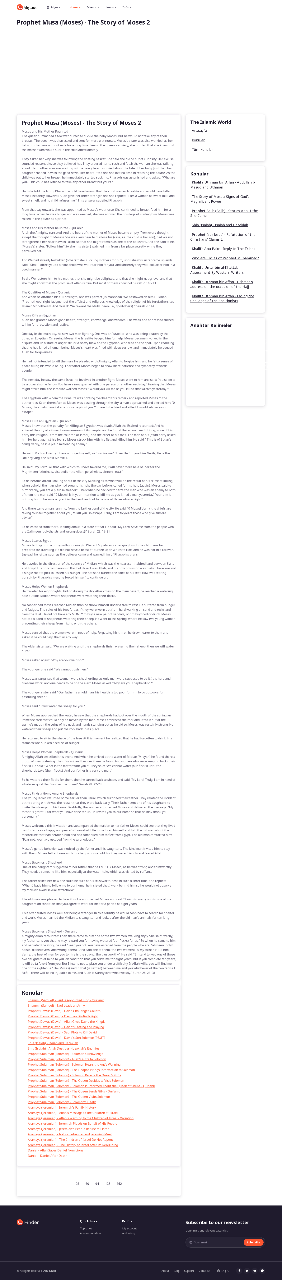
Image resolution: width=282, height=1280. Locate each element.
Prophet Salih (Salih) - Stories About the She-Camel (224, 213)
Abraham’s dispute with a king (215, 374)
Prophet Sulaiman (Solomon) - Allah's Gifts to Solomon (67, 1059)
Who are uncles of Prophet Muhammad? (225, 258)
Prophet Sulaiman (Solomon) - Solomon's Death (62, 1102)
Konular (198, 140)
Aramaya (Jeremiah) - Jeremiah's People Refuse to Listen (68, 1129)
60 (87, 1184)
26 (77, 1184)
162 (119, 1184)
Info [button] (125, 7)
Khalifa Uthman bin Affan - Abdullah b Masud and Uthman (222, 184)
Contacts (204, 1271)
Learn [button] (110, 7)
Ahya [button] (54, 7)
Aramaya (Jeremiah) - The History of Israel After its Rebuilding (73, 1145)
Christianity (202, 358)
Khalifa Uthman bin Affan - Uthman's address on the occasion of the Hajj (221, 284)
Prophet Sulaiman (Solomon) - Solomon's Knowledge (65, 1054)
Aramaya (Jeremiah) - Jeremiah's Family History (62, 1107)
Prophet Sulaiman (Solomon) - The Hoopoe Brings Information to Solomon (81, 1070)
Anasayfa (199, 130)
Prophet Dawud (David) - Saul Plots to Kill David (62, 1032)
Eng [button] (223, 1271)
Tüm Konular (202, 149)
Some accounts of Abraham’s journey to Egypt (226, 389)
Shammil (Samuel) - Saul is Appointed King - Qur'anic (66, 1000)
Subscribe (253, 1242)
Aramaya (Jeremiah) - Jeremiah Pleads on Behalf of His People (72, 1123)
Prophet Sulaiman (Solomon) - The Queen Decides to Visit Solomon (76, 1080)
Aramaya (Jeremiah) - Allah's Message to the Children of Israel (73, 1113)
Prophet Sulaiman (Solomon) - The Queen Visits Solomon (69, 1097)
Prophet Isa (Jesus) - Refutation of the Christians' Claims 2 (222, 237)
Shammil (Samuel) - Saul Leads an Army (56, 1005)
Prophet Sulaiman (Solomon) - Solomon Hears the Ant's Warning (74, 1064)
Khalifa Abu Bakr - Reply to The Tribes (223, 248)
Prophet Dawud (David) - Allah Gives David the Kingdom (68, 1021)
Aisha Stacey (202, 335)
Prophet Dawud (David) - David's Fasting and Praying (66, 1027)
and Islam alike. (229, 358)
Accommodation (90, 1233)
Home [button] (74, 7)
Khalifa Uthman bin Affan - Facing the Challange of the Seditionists (222, 298)
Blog (177, 1271)
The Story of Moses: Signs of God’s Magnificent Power (219, 199)
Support (189, 1271)
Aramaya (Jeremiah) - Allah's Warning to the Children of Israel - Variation (81, 1118)
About (165, 1271)
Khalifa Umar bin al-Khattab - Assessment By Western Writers (217, 270)
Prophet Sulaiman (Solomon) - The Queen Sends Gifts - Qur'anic (74, 1091)
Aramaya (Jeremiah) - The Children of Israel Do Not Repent (70, 1139)
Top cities (86, 1228)
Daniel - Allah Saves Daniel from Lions (55, 1150)
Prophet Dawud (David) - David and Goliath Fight (63, 1016)
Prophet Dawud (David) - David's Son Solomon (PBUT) (66, 1038)
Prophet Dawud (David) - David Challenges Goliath (64, 1011)
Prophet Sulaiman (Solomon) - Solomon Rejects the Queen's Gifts (74, 1075)
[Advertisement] (141, 76)
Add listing (128, 1233)
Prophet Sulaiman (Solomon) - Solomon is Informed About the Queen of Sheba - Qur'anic (91, 1086)
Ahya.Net (49, 1271)
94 (97, 1184)
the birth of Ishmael (208, 397)
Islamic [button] (92, 7)
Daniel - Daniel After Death (47, 1156)
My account (129, 1228)
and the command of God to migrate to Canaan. (227, 381)
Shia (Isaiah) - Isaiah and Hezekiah (53, 1043)
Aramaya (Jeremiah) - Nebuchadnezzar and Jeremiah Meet (70, 1134)
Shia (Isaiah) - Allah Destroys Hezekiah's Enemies (63, 1048)
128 (107, 1184)
